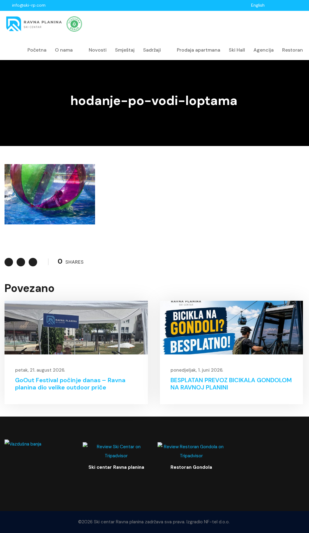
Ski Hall (237, 50)
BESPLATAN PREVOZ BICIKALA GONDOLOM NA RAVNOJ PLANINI (231, 383)
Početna (36, 50)
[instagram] (301, 5)
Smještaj (125, 50)
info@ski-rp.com (29, 5)
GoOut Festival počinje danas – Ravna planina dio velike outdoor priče (70, 383)
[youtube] (293, 5)
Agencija (263, 50)
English (258, 5)
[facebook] (285, 5)
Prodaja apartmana (198, 50)
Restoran (292, 50)
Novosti (98, 50)
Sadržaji (152, 50)
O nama (64, 50)
